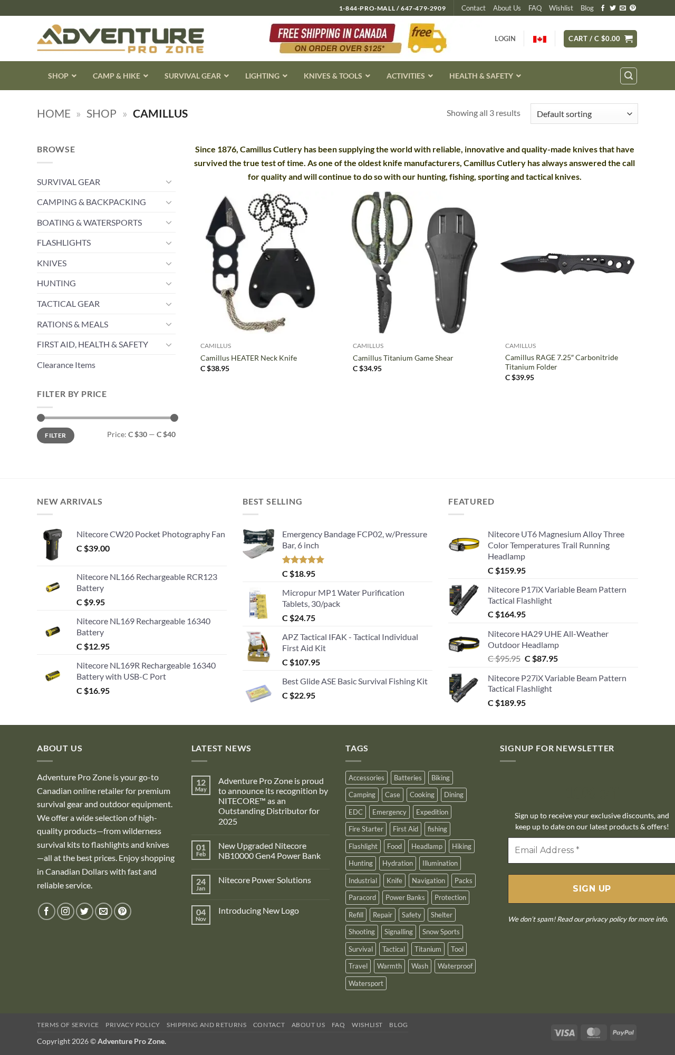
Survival (361, 949)
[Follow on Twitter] (613, 8)
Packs (463, 880)
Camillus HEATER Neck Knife (248, 357)
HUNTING (56, 283)
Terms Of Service (68, 1025)
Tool (457, 949)
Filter (55, 435)
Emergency (389, 812)
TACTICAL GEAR (68, 303)
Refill (356, 915)
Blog (587, 8)
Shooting (362, 931)
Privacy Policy (132, 1025)
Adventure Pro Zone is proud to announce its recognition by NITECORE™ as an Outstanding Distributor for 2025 (273, 801)
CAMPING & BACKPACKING (91, 202)
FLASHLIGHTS (64, 242)
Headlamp (426, 846)
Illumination (440, 863)
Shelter (441, 915)
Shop (101, 113)
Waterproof (455, 966)
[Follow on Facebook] (603, 8)
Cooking (422, 794)
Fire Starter (366, 829)
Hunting (361, 863)
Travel (358, 966)
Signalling (398, 931)
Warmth (389, 966)
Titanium (427, 949)
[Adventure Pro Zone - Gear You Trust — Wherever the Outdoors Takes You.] (120, 39)
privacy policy (605, 919)
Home (54, 113)
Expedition (432, 812)
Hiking (461, 846)
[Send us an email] (623, 8)
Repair (382, 915)
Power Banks (405, 897)
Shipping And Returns (206, 1025)
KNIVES (51, 263)
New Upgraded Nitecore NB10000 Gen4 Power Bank (269, 850)
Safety (411, 915)
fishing (437, 829)
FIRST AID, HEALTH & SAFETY (92, 344)
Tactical (393, 949)
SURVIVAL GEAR (68, 182)
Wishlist (561, 8)
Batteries (408, 777)
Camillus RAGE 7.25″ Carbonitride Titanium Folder (561, 362)
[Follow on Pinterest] (633, 8)
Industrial (363, 880)
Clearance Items (66, 365)
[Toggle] (169, 181)
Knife (394, 880)
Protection (450, 897)
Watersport (366, 983)
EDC (356, 812)
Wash (419, 966)
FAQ (535, 8)
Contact (473, 8)
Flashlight (363, 846)
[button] (600, 38)
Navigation (428, 880)
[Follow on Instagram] (65, 911)
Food (394, 846)
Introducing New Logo (258, 910)
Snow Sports (441, 931)
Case (392, 794)
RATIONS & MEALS (72, 324)
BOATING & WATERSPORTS (89, 222)
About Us (507, 8)
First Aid (405, 829)
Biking (440, 777)
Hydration (397, 863)
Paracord (362, 897)
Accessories (366, 777)
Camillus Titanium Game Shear (403, 357)
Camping (362, 794)
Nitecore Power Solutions (264, 880)
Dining (454, 794)
